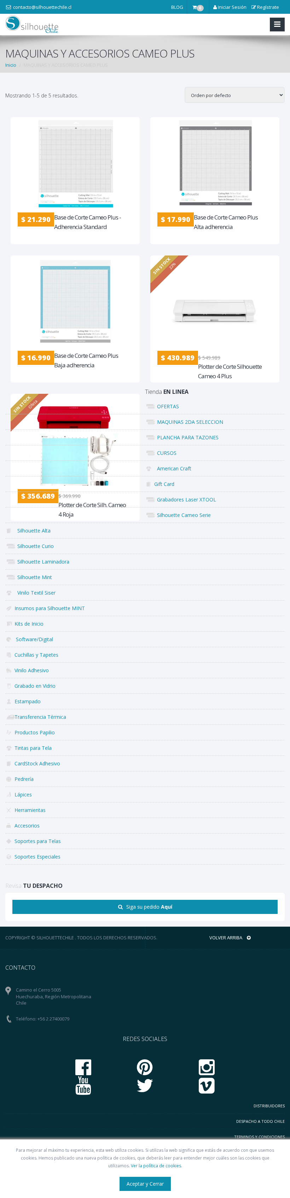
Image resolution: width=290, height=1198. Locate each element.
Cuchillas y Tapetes (36, 654)
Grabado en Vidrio (35, 685)
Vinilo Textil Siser (35, 592)
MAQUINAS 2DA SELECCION (188, 422)
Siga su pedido (149, 906)
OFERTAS (166, 406)
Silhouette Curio (34, 546)
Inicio (10, 65)
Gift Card (164, 484)
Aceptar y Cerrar (145, 1183)
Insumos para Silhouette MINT (49, 608)
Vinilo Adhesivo (31, 670)
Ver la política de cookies (156, 1166)
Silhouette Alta (32, 530)
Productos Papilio (34, 732)
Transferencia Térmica (40, 717)
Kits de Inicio (29, 623)
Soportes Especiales (37, 856)
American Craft (172, 468)
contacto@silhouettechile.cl (42, 7)
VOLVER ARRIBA (226, 937)
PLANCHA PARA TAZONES (186, 437)
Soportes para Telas (37, 841)
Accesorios (27, 825)
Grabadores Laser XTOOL (185, 499)
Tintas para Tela (33, 748)
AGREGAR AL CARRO (79, 201)
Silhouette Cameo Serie (182, 515)
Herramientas (30, 810)
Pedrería (24, 779)
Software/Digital (33, 639)
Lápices (23, 794)
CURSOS (165, 453)
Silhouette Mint (33, 577)
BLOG (177, 7)
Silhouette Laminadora (41, 561)
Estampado (27, 701)
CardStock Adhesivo (37, 763)
